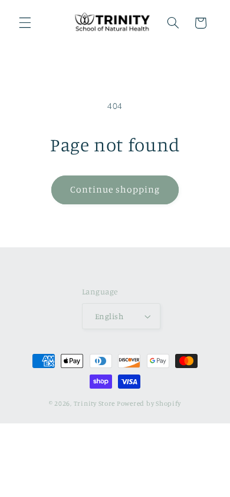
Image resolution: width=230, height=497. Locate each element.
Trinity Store (95, 403)
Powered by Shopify (149, 403)
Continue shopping (115, 189)
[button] (24, 23)
